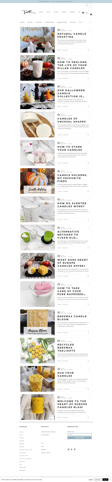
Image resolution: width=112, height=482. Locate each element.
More (80, 22)
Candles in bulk (22, 452)
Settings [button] (91, 479)
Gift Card (21, 432)
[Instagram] (68, 449)
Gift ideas (30, 22)
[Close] (110, 479)
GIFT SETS (21, 437)
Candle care (39, 22)
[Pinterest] (75, 449)
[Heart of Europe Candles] (72, 449)
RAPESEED (21, 443)
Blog (20, 464)
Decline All (97, 479)
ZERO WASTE (22, 470)
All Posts (22, 22)
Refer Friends (22, 461)
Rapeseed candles (62, 22)
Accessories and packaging (25, 458)
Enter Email (70, 431)
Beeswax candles (49, 22)
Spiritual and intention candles (25, 449)
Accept (105, 479)
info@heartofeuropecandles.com (48, 431)
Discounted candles (23, 455)
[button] (91, 14)
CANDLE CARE (22, 467)
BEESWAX (21, 440)
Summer (21, 435)
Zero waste (73, 22)
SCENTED (21, 446)
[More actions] (89, 30)
